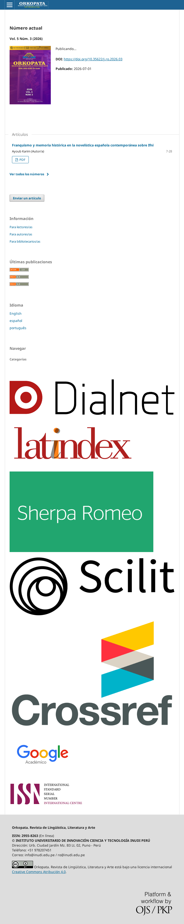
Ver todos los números (27, 174)
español (16, 320)
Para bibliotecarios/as (25, 241)
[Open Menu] (9, 5)
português (18, 328)
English (16, 313)
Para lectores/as (21, 227)
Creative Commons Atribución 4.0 (39, 871)
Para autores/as (21, 234)
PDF (22, 159)
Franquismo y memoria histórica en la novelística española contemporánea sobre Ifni (83, 145)
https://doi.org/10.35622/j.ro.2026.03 (93, 59)
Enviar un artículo (27, 198)
